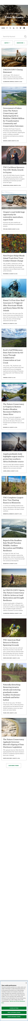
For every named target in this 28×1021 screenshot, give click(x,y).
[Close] (26, 983)
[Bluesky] (20, 28)
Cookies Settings (14, 1008)
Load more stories (14, 765)
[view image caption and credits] (25, 23)
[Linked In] (13, 28)
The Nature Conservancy (14, 13)
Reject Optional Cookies (14, 1012)
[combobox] (7, 43)
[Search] (25, 36)
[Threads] (17, 28)
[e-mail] (24, 28)
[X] (10, 28)
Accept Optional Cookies (14, 1016)
